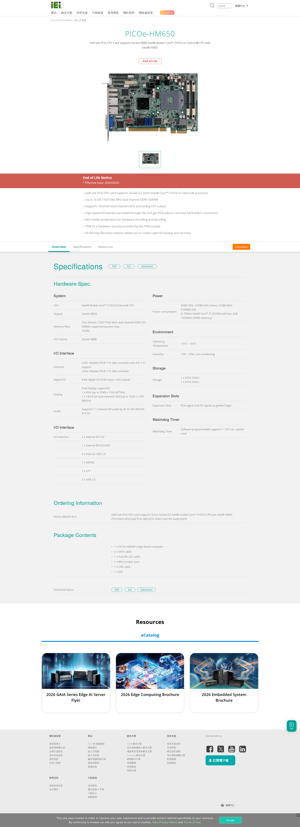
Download (241, 247)
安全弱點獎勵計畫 (176, 755)
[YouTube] (231, 747)
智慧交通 (131, 770)
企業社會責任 (56, 751)
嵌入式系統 (93, 755)
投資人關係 (55, 762)
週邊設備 (92, 766)
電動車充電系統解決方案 (139, 751)
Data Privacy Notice (164, 822)
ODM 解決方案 (134, 743)
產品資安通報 (174, 751)
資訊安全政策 (56, 755)
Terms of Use (192, 822)
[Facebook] (210, 747)
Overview (59, 247)
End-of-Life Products (61, 20)
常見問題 (171, 747)
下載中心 (92, 793)
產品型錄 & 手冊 (96, 789)
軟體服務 (171, 759)
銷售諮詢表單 (56, 785)
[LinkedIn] (242, 747)
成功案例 (92, 785)
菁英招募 (53, 759)
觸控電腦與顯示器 (97, 759)
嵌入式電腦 (80, 20)
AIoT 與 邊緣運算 (96, 743)
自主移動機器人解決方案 (139, 747)
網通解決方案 (134, 759)
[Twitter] (220, 747)
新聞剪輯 (92, 797)
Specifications (82, 247)
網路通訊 (92, 747)
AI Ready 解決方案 (136, 755)
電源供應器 (93, 762)
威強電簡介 (55, 743)
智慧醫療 (131, 762)
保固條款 (171, 762)
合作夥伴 (53, 789)
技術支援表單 (174, 743)
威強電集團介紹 (57, 747)
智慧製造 (131, 766)
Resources (105, 247)
